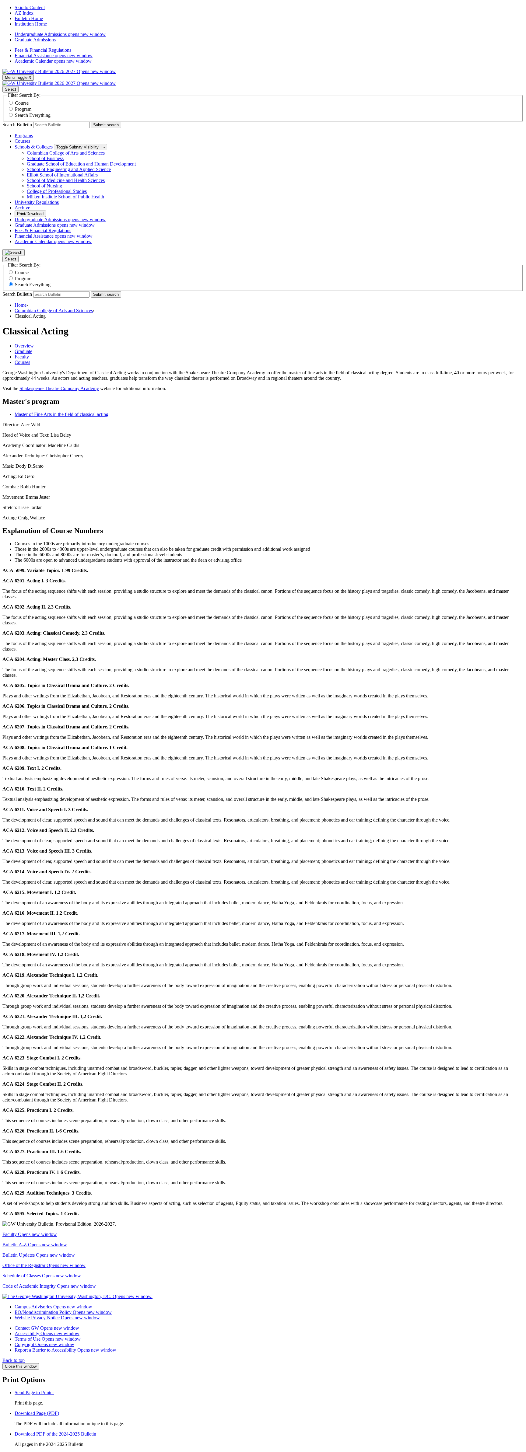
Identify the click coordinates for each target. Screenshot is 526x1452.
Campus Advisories (53, 1306)
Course (22, 103)
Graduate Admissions (35, 39)
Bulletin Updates (38, 1255)
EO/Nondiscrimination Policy (63, 1312)
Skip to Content (30, 7)
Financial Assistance (54, 55)
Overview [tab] (24, 345)
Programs (24, 135)
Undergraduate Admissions (60, 34)
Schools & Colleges (34, 146)
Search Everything (33, 115)
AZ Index (24, 13)
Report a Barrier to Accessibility (65, 1350)
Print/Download (30, 213)
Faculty (29, 1234)
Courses (22, 141)
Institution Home (31, 23)
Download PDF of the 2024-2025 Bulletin (55, 1433)
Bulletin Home (29, 18)
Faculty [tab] (22, 356)
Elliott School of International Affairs (62, 174)
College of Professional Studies (57, 191)
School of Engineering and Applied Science (69, 169)
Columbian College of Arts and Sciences (66, 152)
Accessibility (47, 1333)
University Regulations (37, 202)
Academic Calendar (53, 61)
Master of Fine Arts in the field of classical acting (61, 414)
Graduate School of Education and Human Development (81, 163)
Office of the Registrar (44, 1265)
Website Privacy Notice (57, 1317)
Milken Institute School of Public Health (65, 196)
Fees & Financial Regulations (43, 50)
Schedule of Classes (41, 1275)
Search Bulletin (17, 124)
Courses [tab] (22, 362)
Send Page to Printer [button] (34, 1392)
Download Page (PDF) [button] (37, 1413)
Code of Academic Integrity (49, 1286)
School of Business (45, 158)
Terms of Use (48, 1339)
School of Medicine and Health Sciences (66, 180)
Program (23, 109)
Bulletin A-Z (34, 1244)
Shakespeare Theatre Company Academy (59, 388)
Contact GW (47, 1328)
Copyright (44, 1344)
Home (20, 305)
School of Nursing (44, 185)
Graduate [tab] (23, 351)
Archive (22, 207)
